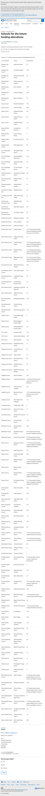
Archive (8, 784)
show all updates (15, 753)
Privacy (38, 784)
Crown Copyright (23, 784)
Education (5, 43)
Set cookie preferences (31, 15)
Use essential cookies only (18, 15)
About (2, 23)
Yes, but (5, 768)
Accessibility (3, 784)
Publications (16, 23)
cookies (7, 2)
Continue (4, 772)
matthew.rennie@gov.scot (10, 732)
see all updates (15, 41)
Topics (6, 23)
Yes (4, 761)
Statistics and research (26, 23)
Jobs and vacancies (31, 784)
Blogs (41, 23)
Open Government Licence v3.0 (21, 789)
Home (2, 27)
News (11, 23)
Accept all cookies (6, 15)
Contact (12, 784)
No (4, 765)
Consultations (35, 23)
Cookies (17, 784)
